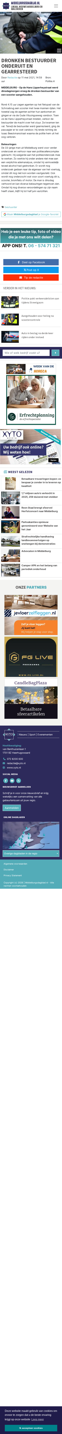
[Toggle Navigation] (56, 5)
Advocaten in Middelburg (36, 551)
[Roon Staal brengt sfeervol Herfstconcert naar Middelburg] (10, 512)
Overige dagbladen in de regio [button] (20, 853)
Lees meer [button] (37, 1419)
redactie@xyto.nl (16, 763)
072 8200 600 (15, 758)
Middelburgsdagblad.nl (25, 3)
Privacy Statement (13, 875)
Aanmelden (12, 807)
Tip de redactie (33, 277)
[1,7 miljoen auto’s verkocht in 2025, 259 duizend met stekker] (10, 497)
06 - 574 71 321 (44, 245)
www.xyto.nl (14, 767)
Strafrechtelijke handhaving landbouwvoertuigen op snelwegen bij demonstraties (38, 540)
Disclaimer (9, 869)
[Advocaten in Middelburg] (10, 555)
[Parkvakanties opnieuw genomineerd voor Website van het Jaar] (10, 526)
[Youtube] (12, 780)
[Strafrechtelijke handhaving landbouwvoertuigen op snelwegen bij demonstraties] (10, 541)
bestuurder (11, 207)
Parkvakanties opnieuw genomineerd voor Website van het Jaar (39, 526)
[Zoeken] (55, 353)
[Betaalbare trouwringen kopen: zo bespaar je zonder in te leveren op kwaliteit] (10, 483)
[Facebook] (6, 780)
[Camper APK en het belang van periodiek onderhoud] (10, 570)
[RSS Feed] (19, 780)
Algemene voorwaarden (15, 864)
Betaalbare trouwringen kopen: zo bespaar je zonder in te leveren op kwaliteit (41, 482)
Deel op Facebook (33, 262)
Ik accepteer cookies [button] (31, 1428)
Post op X (33, 270)
